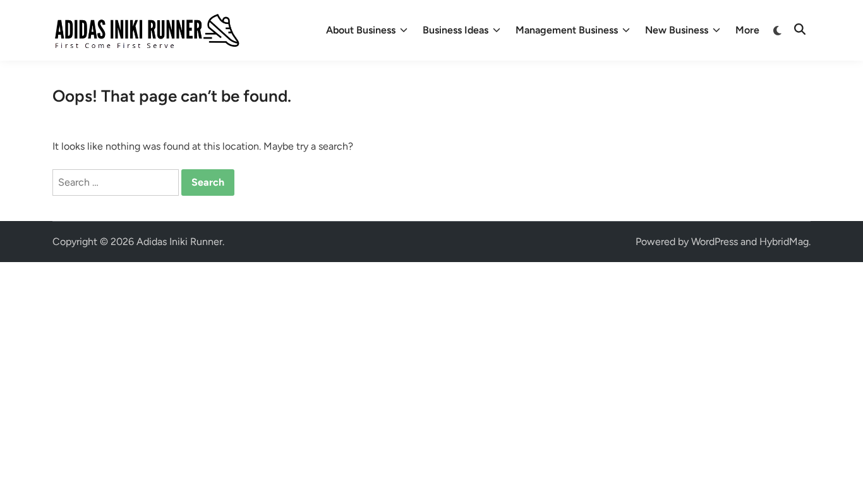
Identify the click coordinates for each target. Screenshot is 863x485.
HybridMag (784, 242)
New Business (676, 30)
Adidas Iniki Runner (179, 242)
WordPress (714, 242)
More (747, 30)
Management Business (567, 30)
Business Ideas (455, 30)
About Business (360, 30)
